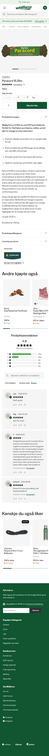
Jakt (4, 634)
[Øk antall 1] (13, 105)
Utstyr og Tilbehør (23, 27)
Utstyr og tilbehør (9, 638)
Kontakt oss (7, 656)
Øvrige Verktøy (36, 27)
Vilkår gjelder (39, 21)
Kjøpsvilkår (7, 679)
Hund (5, 629)
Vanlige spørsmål (9, 665)
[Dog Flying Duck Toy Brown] (16, 292)
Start (3, 27)
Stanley (35, 548)
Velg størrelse (32, 105)
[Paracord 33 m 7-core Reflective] (16, 532)
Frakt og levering (9, 669)
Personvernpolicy (9, 705)
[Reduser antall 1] (4, 105)
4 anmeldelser (17, 84)
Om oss (6, 691)
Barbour (6, 308)
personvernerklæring (35, 604)
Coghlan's (6, 77)
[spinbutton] (8, 105)
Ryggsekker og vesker (11, 643)
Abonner (35, 610)
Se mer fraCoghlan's (12, 263)
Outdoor (12, 27)
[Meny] (4, 7)
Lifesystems (8, 548)
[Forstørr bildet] (24, 51)
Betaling (6, 674)
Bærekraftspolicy (9, 700)
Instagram (9, 721)
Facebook (8, 717)
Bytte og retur (8, 660)
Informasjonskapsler (10, 710)
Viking (35, 308)
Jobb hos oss (8, 696)
